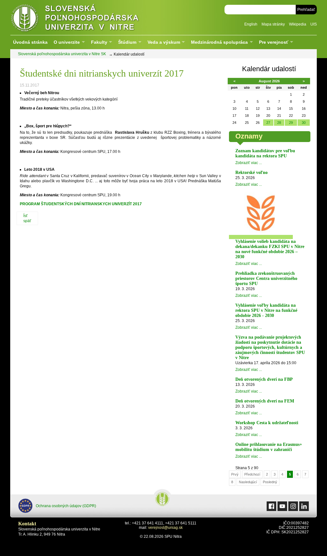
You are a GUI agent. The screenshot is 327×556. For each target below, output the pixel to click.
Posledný (270, 482)
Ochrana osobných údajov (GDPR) (66, 506)
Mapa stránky (273, 24)
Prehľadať (306, 9)
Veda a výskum (164, 42)
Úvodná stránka (30, 42)
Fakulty (99, 42)
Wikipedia (297, 24)
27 (268, 122)
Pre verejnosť (273, 42)
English (250, 24)
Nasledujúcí (248, 482)
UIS (313, 24)
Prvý (235, 474)
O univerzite (67, 42)
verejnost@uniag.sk (165, 527)
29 (291, 122)
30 (304, 122)
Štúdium (127, 42)
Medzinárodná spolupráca (219, 42)
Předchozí (252, 474)
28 (279, 122)
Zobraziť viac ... (248, 163)
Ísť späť (27, 218)
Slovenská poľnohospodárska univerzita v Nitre (88, 17)
